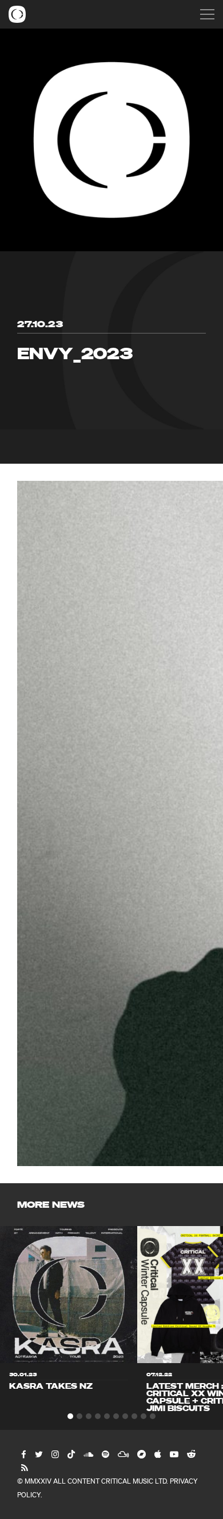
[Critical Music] (17, 14)
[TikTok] (70, 1454)
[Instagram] (54, 1454)
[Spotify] (105, 1454)
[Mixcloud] (123, 1454)
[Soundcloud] (87, 1454)
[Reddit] (190, 1454)
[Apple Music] (157, 1454)
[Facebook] (23, 1454)
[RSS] (24, 1467)
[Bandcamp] (141, 1454)
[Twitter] (38, 1454)
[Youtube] (173, 1454)
